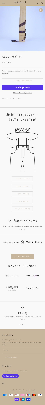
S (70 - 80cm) (22, 186)
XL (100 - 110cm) (22, 209)
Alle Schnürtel (22, 256)
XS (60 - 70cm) (22, 179)
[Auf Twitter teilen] (13, 99)
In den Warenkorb (22, 81)
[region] (22, 313)
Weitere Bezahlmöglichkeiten (22, 93)
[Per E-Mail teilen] (19, 99)
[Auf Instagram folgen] (3, 383)
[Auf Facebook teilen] (10, 99)
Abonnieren (11, 357)
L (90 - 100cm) (22, 201)
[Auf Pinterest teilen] (16, 99)
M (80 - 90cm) (22, 194)
